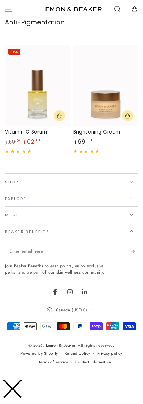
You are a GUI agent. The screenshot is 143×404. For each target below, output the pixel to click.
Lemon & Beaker (60, 345)
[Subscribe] (134, 251)
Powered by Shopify (39, 353)
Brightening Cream (96, 132)
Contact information (93, 362)
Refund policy (77, 353)
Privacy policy (110, 353)
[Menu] (8, 9)
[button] (117, 9)
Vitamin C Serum (26, 132)
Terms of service (53, 362)
